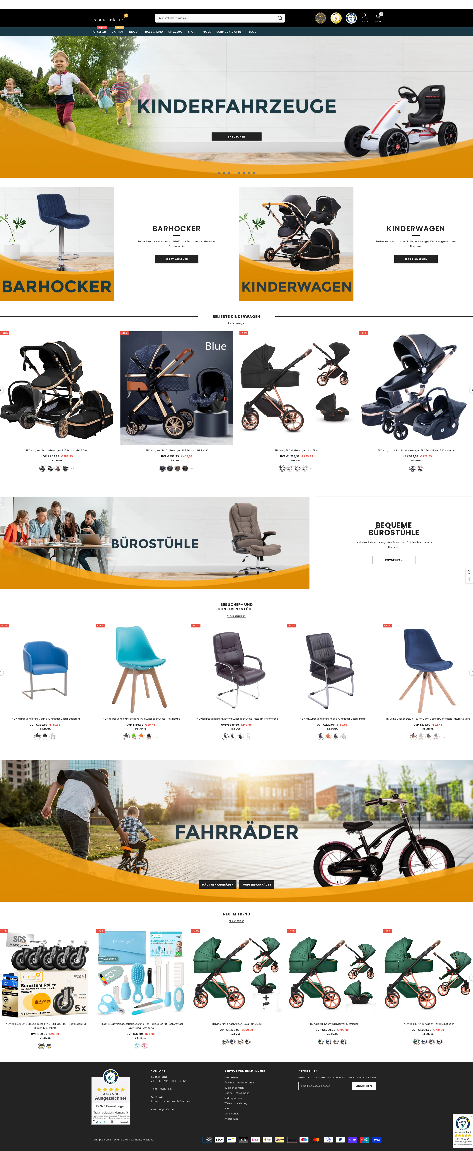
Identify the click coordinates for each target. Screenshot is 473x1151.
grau (65, 468)
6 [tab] (244, 173)
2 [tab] (224, 173)
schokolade (185, 468)
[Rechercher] (220, 18)
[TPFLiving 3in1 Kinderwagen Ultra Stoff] (296, 388)
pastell (297, 468)
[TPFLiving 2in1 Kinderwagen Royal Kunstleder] (428, 974)
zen (289, 468)
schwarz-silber (50, 468)
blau (162, 468)
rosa (420, 468)
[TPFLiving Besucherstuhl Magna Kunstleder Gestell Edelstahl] (45, 669)
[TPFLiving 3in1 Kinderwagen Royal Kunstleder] (332, 974)
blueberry (232, 1042)
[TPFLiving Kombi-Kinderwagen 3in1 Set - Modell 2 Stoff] (57, 388)
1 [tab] (219, 173)
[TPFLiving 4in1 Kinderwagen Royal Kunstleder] (236, 974)
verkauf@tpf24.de (162, 1109)
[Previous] (50, 107)
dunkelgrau (428, 736)
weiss (52, 736)
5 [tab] (239, 173)
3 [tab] (229, 173)
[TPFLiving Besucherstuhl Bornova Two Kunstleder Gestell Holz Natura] (141, 669)
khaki (58, 468)
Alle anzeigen (237, 323)
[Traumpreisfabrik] (57, 244)
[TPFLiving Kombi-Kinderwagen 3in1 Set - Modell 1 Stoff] (177, 388)
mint (305, 468)
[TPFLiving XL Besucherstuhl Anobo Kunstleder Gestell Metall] (332, 669)
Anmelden (364, 1086)
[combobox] (215, 18)
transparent (49, 1046)
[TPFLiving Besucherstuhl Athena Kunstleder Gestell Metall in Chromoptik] (236, 669)
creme (421, 736)
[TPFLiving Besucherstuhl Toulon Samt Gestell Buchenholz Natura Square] (428, 669)
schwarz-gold (42, 468)
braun (225, 736)
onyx (248, 1042)
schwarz (282, 468)
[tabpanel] (236, 107)
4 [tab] (234, 173)
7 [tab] (249, 173)
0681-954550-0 (162, 1089)
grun (134, 736)
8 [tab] (254, 173)
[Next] (422, 107)
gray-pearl (240, 1042)
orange (141, 736)
